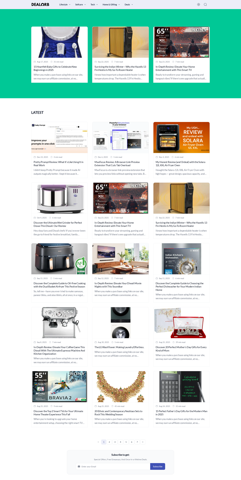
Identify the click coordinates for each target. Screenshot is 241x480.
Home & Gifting (110, 4)
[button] (205, 4)
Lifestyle (63, 4)
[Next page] (142, 442)
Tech (93, 4)
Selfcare (79, 4)
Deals (127, 4)
